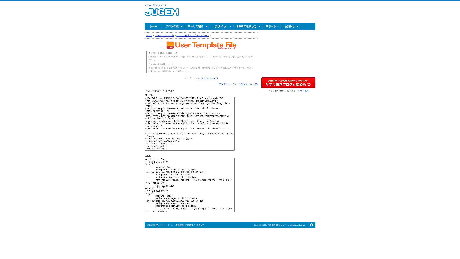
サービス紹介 (196, 26)
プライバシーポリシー (165, 225)
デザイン (221, 26)
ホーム (153, 26)
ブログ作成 (173, 26)
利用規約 (151, 225)
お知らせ (290, 26)
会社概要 (188, 225)
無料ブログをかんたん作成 (155, 5)
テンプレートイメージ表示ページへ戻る (238, 84)
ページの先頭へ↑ (311, 225)
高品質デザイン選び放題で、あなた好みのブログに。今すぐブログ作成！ (288, 82)
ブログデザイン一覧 (164, 35)
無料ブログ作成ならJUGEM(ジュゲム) (162, 14)
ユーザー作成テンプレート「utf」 (192, 35)
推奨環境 (179, 225)
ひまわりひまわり (209, 78)
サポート (271, 26)
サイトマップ (198, 225)
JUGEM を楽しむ (247, 26)
